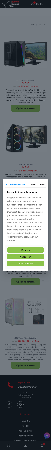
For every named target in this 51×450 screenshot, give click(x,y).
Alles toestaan (26, 263)
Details (33, 184)
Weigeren (25, 250)
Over (42, 184)
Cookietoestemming (15, 184)
